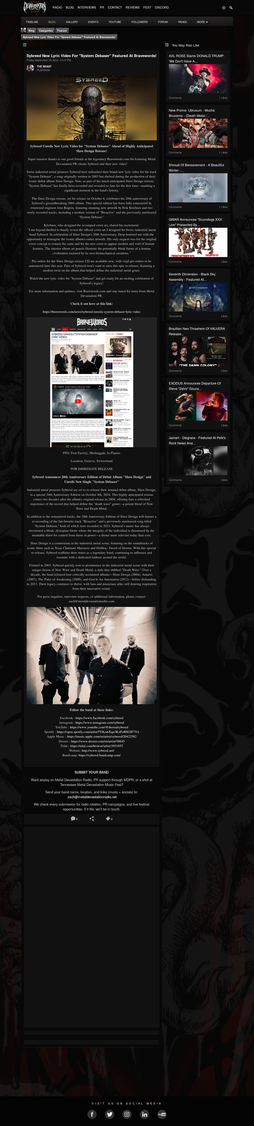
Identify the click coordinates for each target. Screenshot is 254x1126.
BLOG (70, 7)
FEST (147, 7)
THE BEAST (44, 66)
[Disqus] (91, 879)
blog (52, 22)
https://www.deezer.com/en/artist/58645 (98, 741)
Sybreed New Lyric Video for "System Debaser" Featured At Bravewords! (69, 37)
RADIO (57, 7)
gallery (72, 22)
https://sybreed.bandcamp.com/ (100, 755)
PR (102, 7)
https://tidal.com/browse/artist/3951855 (96, 746)
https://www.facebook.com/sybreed (99, 718)
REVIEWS (133, 7)
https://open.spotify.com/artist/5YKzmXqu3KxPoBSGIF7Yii (98, 731)
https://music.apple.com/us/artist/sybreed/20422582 (101, 736)
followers (139, 22)
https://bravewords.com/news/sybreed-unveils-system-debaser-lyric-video (91, 311)
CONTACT (115, 7)
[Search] (231, 7)
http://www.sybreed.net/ (98, 750)
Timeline (32, 22)
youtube (115, 22)
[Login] (224, 7)
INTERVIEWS (87, 7)
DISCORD (162, 7)
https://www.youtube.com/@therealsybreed (99, 727)
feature (62, 30)
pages (182, 22)
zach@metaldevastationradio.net (92, 796)
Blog (32, 30)
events (93, 22)
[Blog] (25, 45)
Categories (46, 30)
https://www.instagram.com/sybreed (99, 722)
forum (163, 22)
